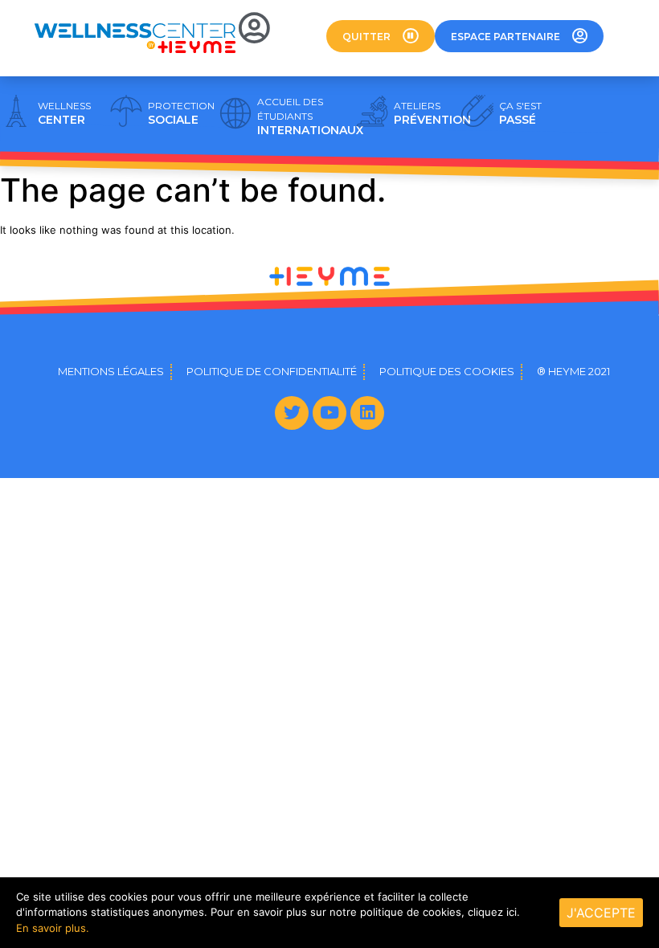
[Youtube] (329, 413)
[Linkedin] (367, 413)
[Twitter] (292, 413)
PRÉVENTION (432, 113)
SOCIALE (181, 113)
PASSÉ (520, 113)
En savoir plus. (52, 927)
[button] (380, 36)
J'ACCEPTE (601, 913)
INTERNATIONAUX (310, 116)
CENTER (64, 113)
